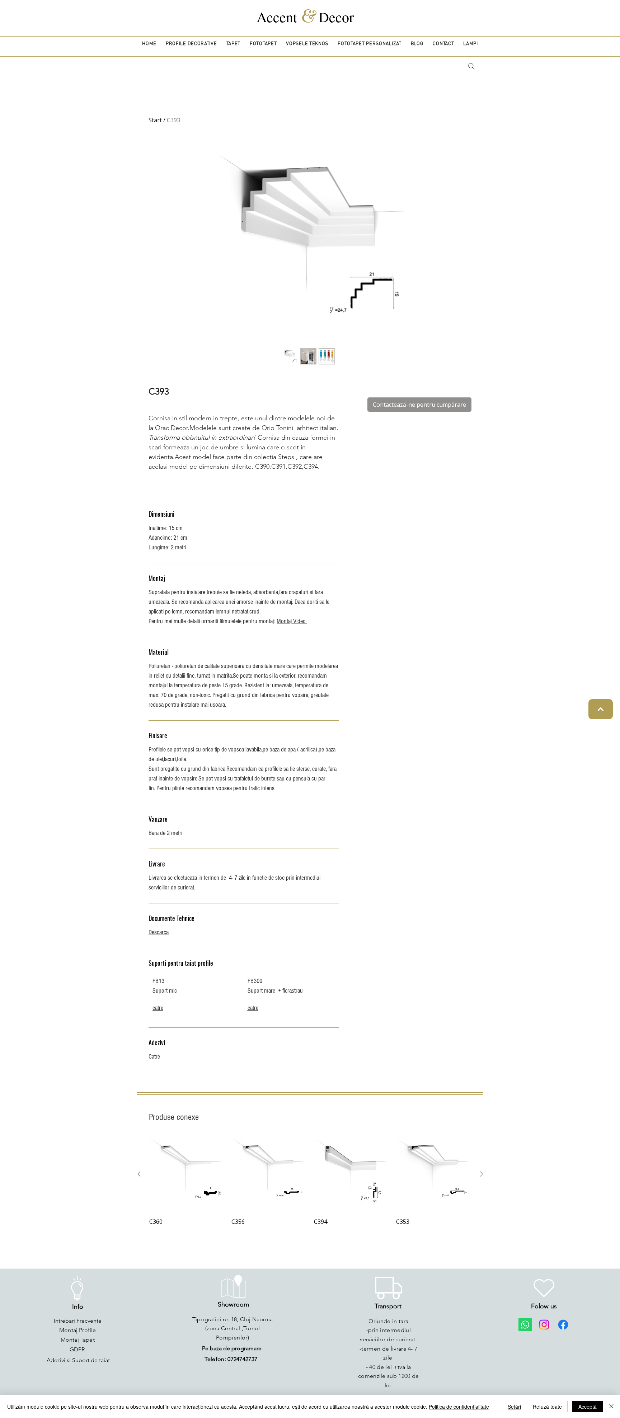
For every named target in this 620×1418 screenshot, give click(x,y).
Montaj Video (292, 621)
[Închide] (611, 1406)
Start (155, 120)
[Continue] (600, 709)
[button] (191, 44)
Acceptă (587, 1406)
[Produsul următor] (481, 1174)
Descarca (159, 932)
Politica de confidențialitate (459, 1406)
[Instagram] (544, 1324)
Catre (154, 1056)
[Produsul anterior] (139, 1174)
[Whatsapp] (525, 1324)
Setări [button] (514, 1406)
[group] (310, 1181)
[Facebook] (563, 1324)
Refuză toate (547, 1406)
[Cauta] (471, 66)
